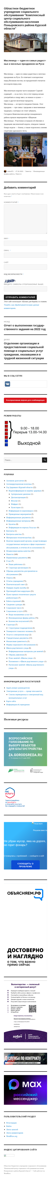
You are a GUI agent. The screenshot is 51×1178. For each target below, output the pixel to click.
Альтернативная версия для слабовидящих (25, 400)
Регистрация (11, 1122)
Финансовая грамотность (16, 641)
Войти (9, 1126)
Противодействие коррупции (18, 591)
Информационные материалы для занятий (26, 651)
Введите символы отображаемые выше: (24, 284)
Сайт (6, 262)
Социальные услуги (14, 611)
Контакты (10, 531)
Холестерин (16, 507)
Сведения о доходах (14, 604)
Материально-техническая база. (19, 537)
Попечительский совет (15, 584)
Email (7, 250)
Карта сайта (11, 701)
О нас (8, 561)
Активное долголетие (15, 480)
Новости (18, 174)
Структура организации (18, 567)
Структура (10, 624)
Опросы (9, 577)
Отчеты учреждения (14, 581)
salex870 (10, 171)
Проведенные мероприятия (20, 514)
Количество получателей (19, 621)
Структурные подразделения (20, 628)
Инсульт (14, 500)
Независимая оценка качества (18, 551)
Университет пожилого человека (19, 631)
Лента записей (12, 1129)
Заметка (28, 171)
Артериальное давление (20, 494)
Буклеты (12, 524)
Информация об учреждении (18, 704)
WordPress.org (11, 1136)
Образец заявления (16, 654)
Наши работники (16, 564)
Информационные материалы (18, 520)
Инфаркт (14, 504)
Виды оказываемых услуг (19, 614)
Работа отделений (13, 601)
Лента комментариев (14, 1133)
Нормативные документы (16, 557)
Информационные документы (18, 517)
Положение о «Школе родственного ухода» (26, 661)
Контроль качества (13, 534)
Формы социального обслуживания (20, 644)
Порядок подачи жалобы (16, 587)
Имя (6, 238)
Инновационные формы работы (22, 618)
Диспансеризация (18, 497)
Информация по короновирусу (21, 510)
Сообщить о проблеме (25, 865)
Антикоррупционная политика (18, 484)
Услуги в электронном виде (17, 634)
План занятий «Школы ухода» (21, 658)
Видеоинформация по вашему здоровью (25, 490)
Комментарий (11, 202)
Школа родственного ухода (17, 648)
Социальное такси (13, 608)
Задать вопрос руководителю (18, 687)
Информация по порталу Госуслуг (22, 527)
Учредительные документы (17, 638)
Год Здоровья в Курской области (19, 487)
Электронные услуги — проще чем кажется (24, 691)
